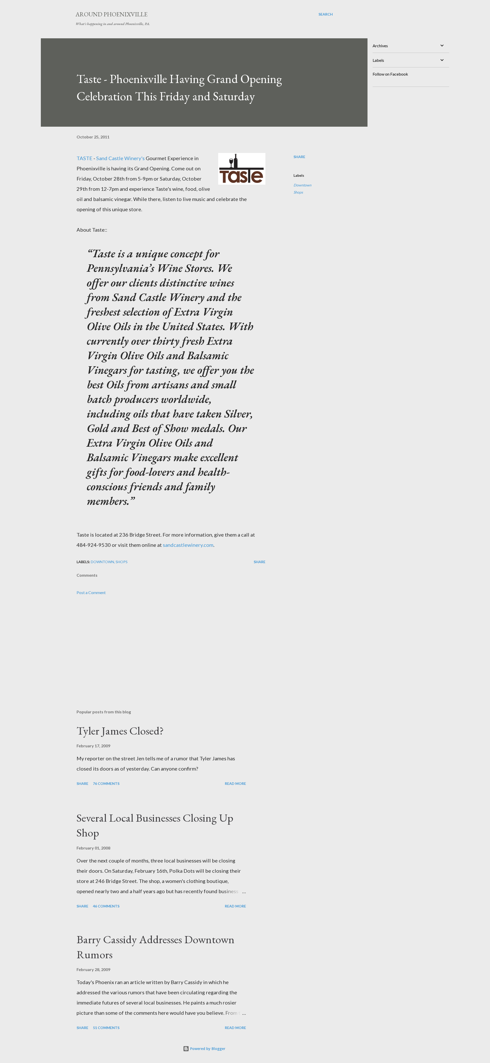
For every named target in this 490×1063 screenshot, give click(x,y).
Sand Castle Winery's (120, 158)
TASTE (84, 158)
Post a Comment (91, 592)
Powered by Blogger (207, 1048)
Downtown (302, 185)
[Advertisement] (163, 645)
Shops (298, 192)
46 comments (106, 906)
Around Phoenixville (112, 14)
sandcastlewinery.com (188, 545)
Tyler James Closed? (120, 730)
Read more (235, 783)
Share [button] (299, 157)
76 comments (106, 783)
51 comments (106, 1027)
